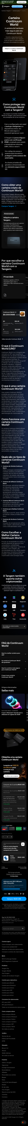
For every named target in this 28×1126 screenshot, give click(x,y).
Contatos (4, 1096)
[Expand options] (23, 1122)
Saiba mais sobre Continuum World (11, 339)
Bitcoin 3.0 (5, 1048)
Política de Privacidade (19, 933)
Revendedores (6, 1069)
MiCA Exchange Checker (9, 958)
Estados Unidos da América (14, 874)
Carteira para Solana (8, 987)
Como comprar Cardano (9, 1021)
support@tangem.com (8, 922)
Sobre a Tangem (7, 1062)
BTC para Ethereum (7, 1004)
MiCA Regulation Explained (10, 961)
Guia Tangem (6, 1089)
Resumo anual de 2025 (8, 1092)
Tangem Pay (5, 968)
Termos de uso (6, 1036)
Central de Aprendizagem (9, 1082)
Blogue (4, 1077)
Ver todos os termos (8, 1055)
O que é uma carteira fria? (9, 946)
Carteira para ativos (8, 995)
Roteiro (4, 1084)
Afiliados (4, 1072)
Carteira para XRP (7, 990)
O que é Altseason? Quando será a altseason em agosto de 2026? (12, 713)
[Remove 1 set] (3, 837)
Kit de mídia (5, 1087)
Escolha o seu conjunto (11, 776)
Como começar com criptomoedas (12, 944)
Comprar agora (21, 2)
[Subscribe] (22, 928)
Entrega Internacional (8, 1067)
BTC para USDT (6, 1002)
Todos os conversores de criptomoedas (13, 1007)
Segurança (5, 1065)
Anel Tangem (6, 973)
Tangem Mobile (6, 970)
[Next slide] (24, 828)
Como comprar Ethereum (9, 1016)
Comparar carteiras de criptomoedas (13, 951)
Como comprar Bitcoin (8, 1014)
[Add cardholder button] (23, 844)
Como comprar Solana (8, 1019)
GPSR (3, 1041)
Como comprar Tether (8, 1026)
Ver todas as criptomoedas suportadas (11, 626)
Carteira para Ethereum (9, 985)
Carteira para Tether (8, 992)
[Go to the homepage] (6, 6)
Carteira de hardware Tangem (10, 975)
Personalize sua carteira (9, 1074)
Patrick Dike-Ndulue (6, 710)
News (3, 1079)
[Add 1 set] (11, 837)
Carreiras (4, 1094)
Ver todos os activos (8, 1029)
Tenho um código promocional (22, 867)
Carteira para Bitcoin (8, 982)
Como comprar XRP (8, 1024)
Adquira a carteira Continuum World (14, 49)
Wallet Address (6, 1053)
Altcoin (4, 1050)
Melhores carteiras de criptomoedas (12, 949)
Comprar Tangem (17, 6)
